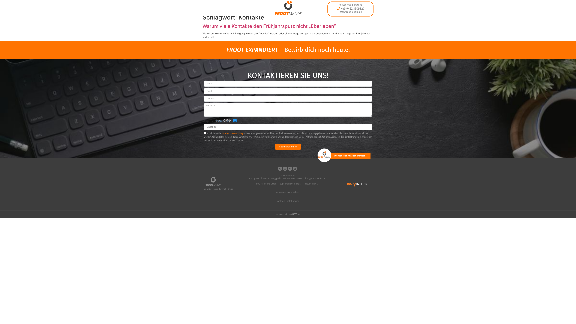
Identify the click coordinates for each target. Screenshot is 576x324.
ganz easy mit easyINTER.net (288, 214)
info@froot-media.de (350, 11)
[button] (235, 121)
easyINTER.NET (312, 184)
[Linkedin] (295, 169)
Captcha (209, 121)
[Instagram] (285, 169)
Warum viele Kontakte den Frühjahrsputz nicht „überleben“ (269, 26)
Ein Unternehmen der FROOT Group (218, 189)
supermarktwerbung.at (290, 184)
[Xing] (280, 169)
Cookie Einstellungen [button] (287, 201)
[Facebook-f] (290, 169)
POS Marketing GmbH (266, 184)
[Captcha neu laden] (235, 120)
